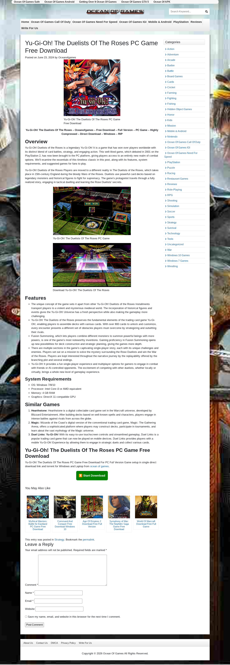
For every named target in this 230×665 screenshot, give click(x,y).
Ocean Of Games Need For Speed (94, 21)
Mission (171, 125)
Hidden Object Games (179, 109)
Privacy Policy (68, 643)
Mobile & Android (159, 21)
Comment (31, 584)
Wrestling (172, 266)
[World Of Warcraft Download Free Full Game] (146, 507)
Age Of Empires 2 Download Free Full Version (92, 524)
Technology (173, 233)
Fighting (171, 98)
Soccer (171, 211)
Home (25, 21)
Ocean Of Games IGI (132, 21)
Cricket (171, 87)
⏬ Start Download (92, 475)
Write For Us (29, 28)
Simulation (173, 206)
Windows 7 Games (177, 260)
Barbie (171, 65)
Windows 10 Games (178, 255)
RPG (170, 195)
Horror (170, 114)
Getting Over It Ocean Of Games (98, 1)
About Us (28, 643)
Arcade (171, 60)
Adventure (173, 54)
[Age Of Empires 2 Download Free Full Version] (92, 507)
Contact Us (42, 643)
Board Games (175, 76)
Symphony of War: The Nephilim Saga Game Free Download (119, 525)
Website (30, 608)
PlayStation (181, 21)
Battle (170, 71)
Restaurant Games (177, 178)
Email (29, 600)
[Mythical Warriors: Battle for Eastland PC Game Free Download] (38, 507)
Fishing (171, 103)
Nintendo (172, 136)
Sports (170, 217)
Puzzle (171, 167)
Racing (171, 173)
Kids (169, 120)
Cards (170, 82)
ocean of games (99, 466)
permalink (88, 539)
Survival (171, 228)
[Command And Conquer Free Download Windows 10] (65, 507)
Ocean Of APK (161, 1)
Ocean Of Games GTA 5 (135, 1)
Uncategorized (175, 244)
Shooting (172, 200)
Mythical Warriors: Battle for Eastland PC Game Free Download (37, 525)
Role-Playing (174, 189)
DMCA (54, 643)
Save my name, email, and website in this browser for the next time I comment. (74, 616)
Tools (170, 239)
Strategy (59, 539)
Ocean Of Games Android (59, 1)
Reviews (196, 21)
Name (29, 592)
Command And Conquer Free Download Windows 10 (65, 525)
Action (170, 49)
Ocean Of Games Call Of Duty (51, 21)
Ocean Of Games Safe (27, 1)
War (169, 250)
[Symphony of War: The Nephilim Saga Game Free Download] (119, 507)
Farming (171, 92)
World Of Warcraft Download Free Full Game (146, 524)
